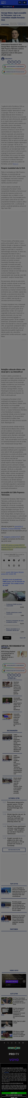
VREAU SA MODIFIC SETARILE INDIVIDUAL (14, 1095)
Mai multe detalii (7, 1072)
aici (7, 1078)
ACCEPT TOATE (14, 1093)
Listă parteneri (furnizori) (5, 1090)
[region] (14, 1080)
